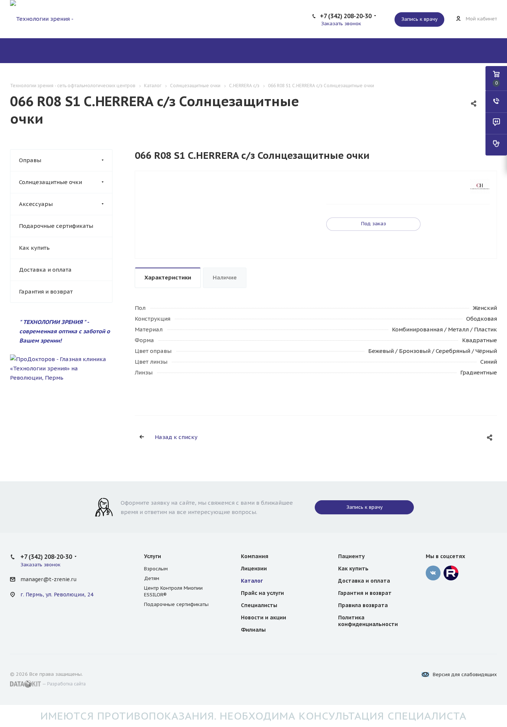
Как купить (34, 247)
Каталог (252, 580)
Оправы (30, 160)
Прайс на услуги (262, 593)
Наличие (225, 277)
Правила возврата (363, 605)
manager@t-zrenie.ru (48, 579)
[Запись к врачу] (496, 144)
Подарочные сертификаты (56, 225)
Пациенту (351, 556)
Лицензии (254, 568)
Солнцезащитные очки (50, 182)
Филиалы (253, 629)
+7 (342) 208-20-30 (346, 16)
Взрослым (156, 569)
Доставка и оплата (45, 269)
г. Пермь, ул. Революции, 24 (56, 594)
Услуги (152, 556)
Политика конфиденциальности (368, 621)
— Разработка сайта (63, 684)
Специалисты (259, 605)
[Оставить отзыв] (496, 123)
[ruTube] (451, 573)
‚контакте (433, 573)
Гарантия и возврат (46, 291)
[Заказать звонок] (496, 101)
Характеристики (167, 277)
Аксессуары (36, 203)
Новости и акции (263, 617)
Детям (151, 578)
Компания (254, 556)
